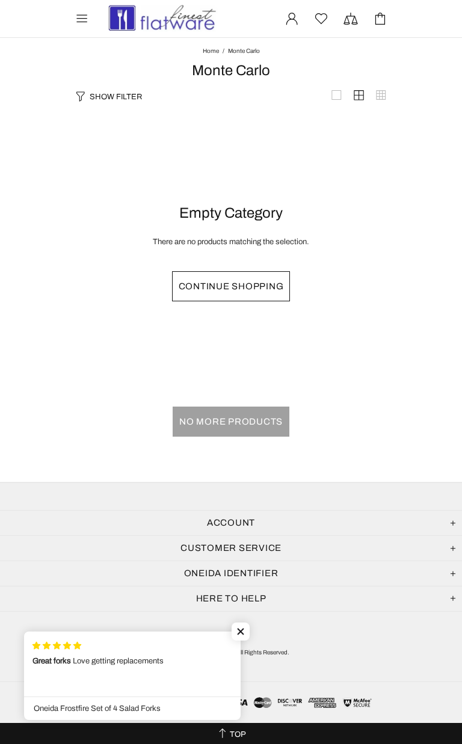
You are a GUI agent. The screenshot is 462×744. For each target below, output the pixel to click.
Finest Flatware (161, 18)
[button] (241, 632)
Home (211, 51)
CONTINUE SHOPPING (231, 286)
